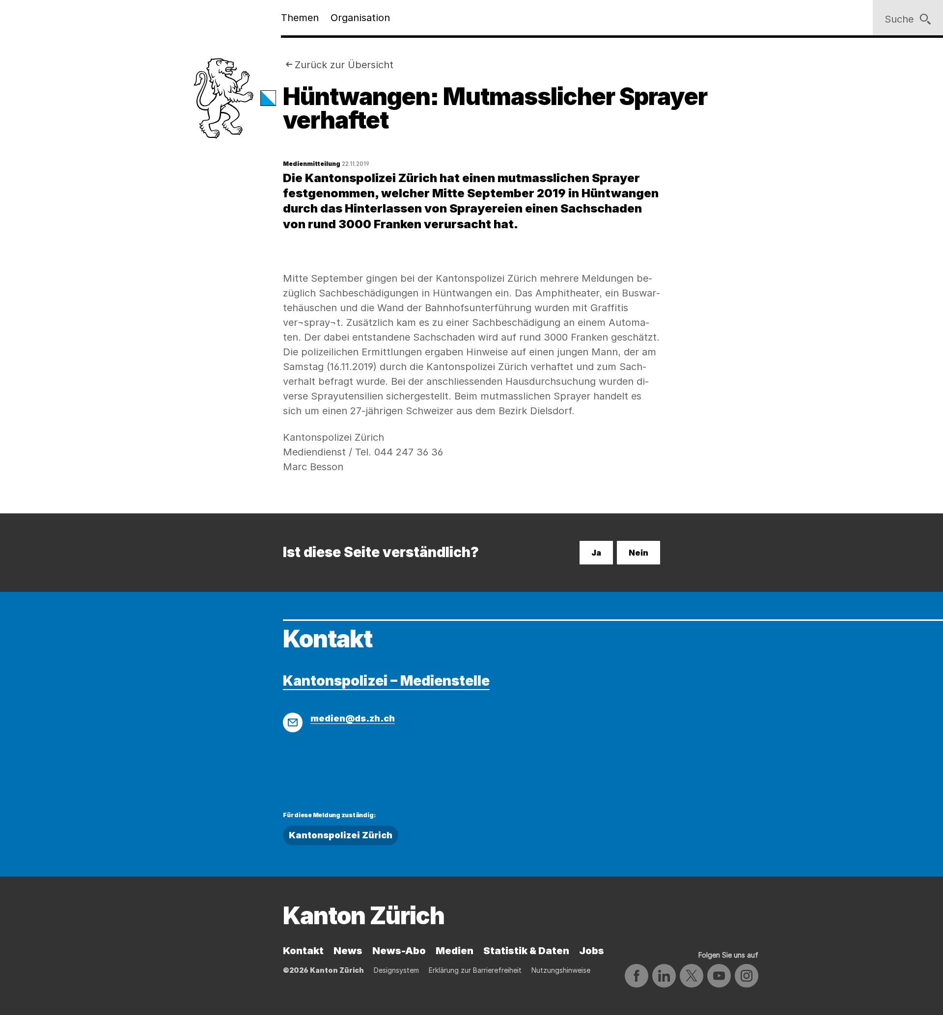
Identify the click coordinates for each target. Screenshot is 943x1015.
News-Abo (399, 951)
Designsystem (396, 970)
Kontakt (303, 951)
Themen (300, 18)
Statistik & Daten (526, 951)
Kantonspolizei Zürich (340, 835)
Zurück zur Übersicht (344, 65)
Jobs (591, 951)
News (347, 951)
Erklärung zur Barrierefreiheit (475, 970)
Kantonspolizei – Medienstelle (386, 680)
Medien (454, 951)
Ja (596, 553)
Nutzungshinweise (560, 970)
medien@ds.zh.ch (352, 718)
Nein (638, 553)
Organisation (360, 18)
